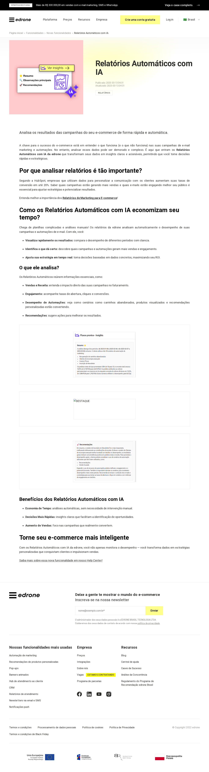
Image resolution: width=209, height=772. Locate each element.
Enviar (154, 610)
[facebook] (79, 694)
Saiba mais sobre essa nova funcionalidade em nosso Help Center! (61, 560)
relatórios (104, 93)
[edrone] (20, 20)
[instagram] (108, 694)
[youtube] (99, 694)
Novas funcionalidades (59, 33)
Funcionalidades (34, 33)
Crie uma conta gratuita (140, 19)
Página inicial (16, 33)
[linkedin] (89, 694)
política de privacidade (149, 623)
